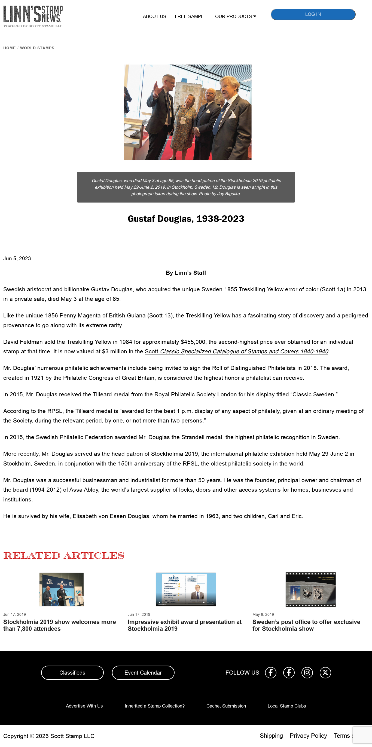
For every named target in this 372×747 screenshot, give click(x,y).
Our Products (234, 16)
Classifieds (72, 673)
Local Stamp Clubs (287, 706)
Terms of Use (351, 735)
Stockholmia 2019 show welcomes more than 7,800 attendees (59, 625)
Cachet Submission (226, 706)
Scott (236, 351)
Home (9, 48)
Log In (313, 14)
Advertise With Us (84, 706)
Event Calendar (143, 673)
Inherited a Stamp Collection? (155, 706)
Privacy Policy (308, 735)
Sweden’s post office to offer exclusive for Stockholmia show (306, 625)
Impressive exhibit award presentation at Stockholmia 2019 (185, 625)
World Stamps (37, 48)
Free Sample (190, 16)
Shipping (271, 735)
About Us (154, 16)
